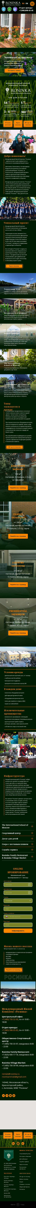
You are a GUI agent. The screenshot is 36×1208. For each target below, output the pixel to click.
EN (27, 3)
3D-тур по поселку (25, 1176)
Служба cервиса (24, 1161)
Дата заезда (7, 881)
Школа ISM (7, 1193)
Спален (6, 897)
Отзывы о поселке (25, 1184)
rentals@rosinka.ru (10, 1074)
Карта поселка (24, 1164)
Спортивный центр (25, 1153)
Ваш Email (7, 921)
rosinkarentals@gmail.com (14, 1076)
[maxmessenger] (13, 1095)
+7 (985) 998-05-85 (10, 1030)
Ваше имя (7, 905)
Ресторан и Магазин (25, 1156)
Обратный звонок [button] (25, 1187)
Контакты (22, 1189)
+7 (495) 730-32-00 (10, 1019)
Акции (21, 1181)
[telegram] (6, 1095)
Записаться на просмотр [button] (7, 1196)
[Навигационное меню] (32, 3)
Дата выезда (8, 889)
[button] (14, 70)
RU (23, 3)
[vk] (3, 1095)
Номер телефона (9, 913)
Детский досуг (24, 1159)
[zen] (10, 1095)
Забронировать (18, 931)
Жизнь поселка (24, 1179)
